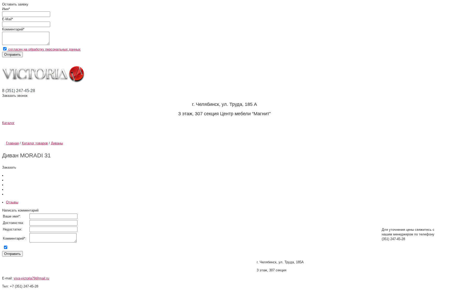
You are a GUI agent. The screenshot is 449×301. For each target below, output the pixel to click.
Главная (12, 143)
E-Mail (7, 19)
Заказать (9, 167)
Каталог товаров (35, 143)
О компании (28, 131)
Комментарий (12, 29)
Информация (89, 131)
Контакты (230, 131)
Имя (5, 9)
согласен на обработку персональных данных (44, 49)
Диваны (57, 143)
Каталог (8, 123)
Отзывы (183, 131)
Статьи (141, 131)
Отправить (12, 54)
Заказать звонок (15, 96)
